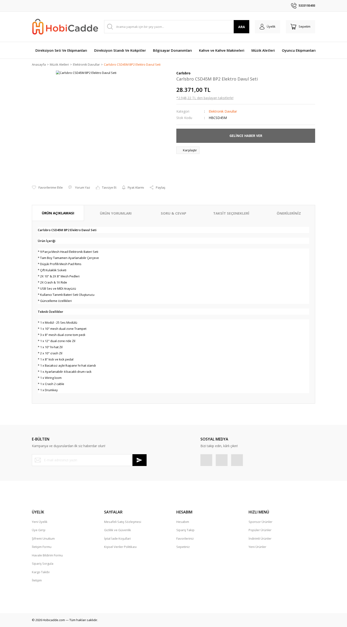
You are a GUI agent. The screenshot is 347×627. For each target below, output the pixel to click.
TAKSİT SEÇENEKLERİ (231, 213)
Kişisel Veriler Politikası (120, 547)
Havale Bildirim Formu (47, 555)
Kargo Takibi (41, 572)
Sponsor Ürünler (260, 522)
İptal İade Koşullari (117, 538)
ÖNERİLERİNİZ (289, 213)
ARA (241, 27)
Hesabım (182, 522)
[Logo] (65, 26)
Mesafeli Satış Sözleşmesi (122, 522)
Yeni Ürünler (257, 547)
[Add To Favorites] (47, 187)
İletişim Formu (41, 547)
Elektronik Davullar (223, 111)
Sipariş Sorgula (42, 563)
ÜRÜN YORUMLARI (116, 213)
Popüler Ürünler (260, 530)
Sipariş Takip (185, 530)
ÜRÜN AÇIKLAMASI (58, 213)
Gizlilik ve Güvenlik (117, 530)
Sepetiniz (183, 547)
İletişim (37, 580)
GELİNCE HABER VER (245, 135)
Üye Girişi (38, 530)
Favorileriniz (185, 538)
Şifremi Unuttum (43, 538)
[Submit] (139, 460)
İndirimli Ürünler (260, 538)
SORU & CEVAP (173, 213)
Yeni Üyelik (39, 522)
